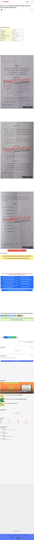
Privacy (22, 535)
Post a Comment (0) (17, 361)
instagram (26, 422)
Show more (32, 347)
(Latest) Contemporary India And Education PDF (11, 403)
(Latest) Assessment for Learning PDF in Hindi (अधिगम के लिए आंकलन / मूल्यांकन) (15, 399)
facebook (9, 420)
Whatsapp (14, 337)
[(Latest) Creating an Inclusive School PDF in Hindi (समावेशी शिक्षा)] (2, 396)
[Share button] (18, 337)
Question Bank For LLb (25, 277)
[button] (27, 1)
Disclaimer (25, 535)
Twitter (10, 337)
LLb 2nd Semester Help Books (25, 279)
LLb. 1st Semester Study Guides (9, 279)
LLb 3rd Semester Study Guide (9, 281)
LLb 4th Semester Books (25, 281)
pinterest (26, 420)
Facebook (6, 337)
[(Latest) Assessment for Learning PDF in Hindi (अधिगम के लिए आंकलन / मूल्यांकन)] (2, 400)
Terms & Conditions (17, 535)
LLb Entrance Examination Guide (8, 277)
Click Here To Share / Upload (17, 319)
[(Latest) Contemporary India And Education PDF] (2, 404)
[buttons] (14, 531)
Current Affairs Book (25, 286)
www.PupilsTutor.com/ (21, 537)
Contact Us (11, 535)
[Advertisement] (17, 18)
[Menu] (1, 2)
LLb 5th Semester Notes (8, 283)
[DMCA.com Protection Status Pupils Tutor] (17, 538)
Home (8, 535)
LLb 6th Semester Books (25, 283)
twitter (9, 422)
